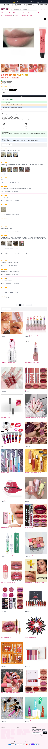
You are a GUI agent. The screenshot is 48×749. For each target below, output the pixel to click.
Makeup (2, 12)
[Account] (44, 9)
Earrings (23, 12)
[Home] (1, 15)
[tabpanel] (24, 226)
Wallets (12, 737)
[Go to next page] (30, 305)
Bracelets (35, 12)
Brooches (40, 12)
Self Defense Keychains (6, 729)
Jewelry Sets (4, 737)
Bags (8, 737)
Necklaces (29, 12)
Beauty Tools (8, 12)
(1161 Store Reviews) (12, 86)
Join (45, 732)
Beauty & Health (8, 15)
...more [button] (3, 121)
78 (27, 305)
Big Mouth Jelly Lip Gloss (27, 15)
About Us (24, 733)
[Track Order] (41, 9)
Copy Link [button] (24, 109)
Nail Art (14, 12)
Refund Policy (19, 729)
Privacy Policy (27, 731)
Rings (19, 12)
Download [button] (45, 109)
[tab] (7, 145)
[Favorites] (39, 9)
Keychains (8, 735)
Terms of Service (20, 731)
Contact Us (19, 733)
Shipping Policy (26, 729)
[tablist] (24, 145)
